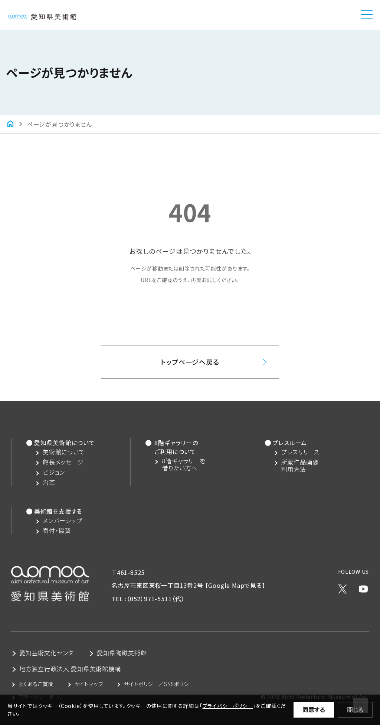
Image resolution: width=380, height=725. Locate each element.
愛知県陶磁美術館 (122, 652)
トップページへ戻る (190, 362)
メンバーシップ (62, 520)
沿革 (49, 482)
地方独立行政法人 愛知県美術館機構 (70, 668)
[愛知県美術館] (42, 14)
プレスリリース (300, 452)
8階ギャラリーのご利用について (176, 447)
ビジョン (54, 472)
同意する (313, 709)
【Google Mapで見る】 (235, 585)
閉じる (355, 709)
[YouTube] (363, 586)
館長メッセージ (63, 462)
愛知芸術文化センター (49, 652)
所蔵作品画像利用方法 (300, 465)
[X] (342, 586)
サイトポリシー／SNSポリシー (159, 684)
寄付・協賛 (57, 530)
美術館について (64, 452)
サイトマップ (89, 684)
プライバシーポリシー (228, 705)
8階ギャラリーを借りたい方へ (183, 464)
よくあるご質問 (36, 684)
